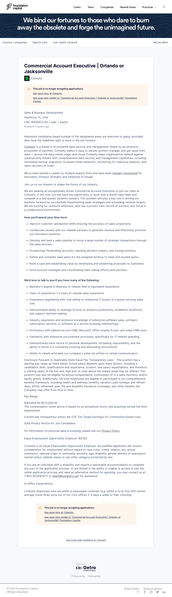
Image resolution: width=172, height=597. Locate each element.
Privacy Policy (131, 588)
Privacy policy (78, 576)
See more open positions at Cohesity (86, 540)
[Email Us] (138, 592)
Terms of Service (152, 588)
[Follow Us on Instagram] (151, 592)
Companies (106, 7)
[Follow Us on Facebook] (144, 592)
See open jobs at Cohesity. (48, 93)
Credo (77, 7)
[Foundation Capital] (17, 6)
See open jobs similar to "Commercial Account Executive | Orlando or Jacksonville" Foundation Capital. (85, 99)
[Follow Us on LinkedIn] (164, 592)
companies (15, 42)
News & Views (128, 7)
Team (90, 7)
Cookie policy (94, 576)
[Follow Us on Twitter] (157, 592)
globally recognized (125, 173)
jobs (39, 42)
